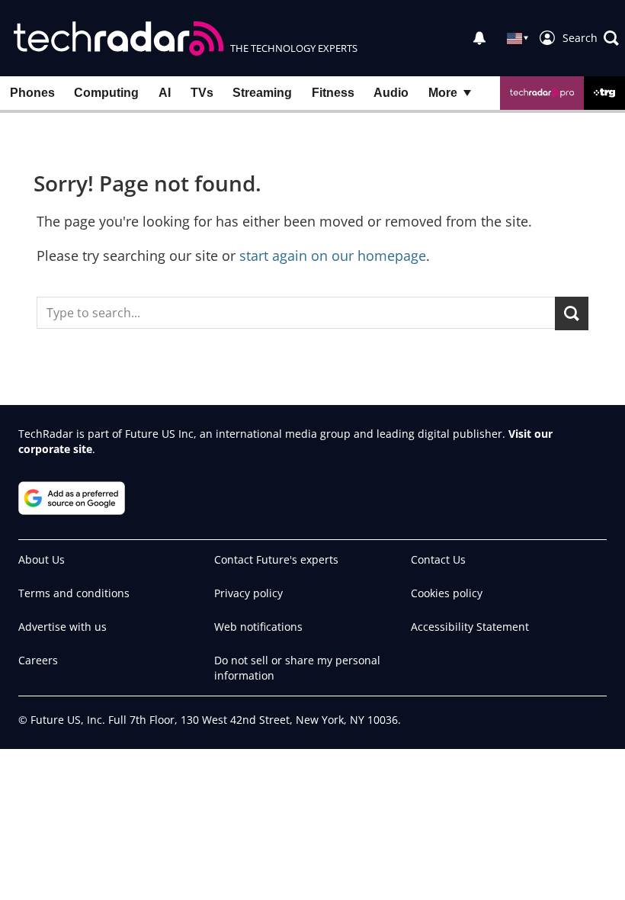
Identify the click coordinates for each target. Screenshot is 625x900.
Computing (106, 92)
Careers (38, 660)
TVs (202, 92)
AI (165, 92)
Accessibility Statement (470, 626)
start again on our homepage (332, 255)
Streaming (262, 92)
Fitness (333, 92)
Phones (32, 92)
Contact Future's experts (276, 559)
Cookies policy (446, 593)
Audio (391, 92)
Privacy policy (248, 593)
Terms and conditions (74, 593)
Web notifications (258, 626)
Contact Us (438, 559)
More (442, 92)
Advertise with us (62, 626)
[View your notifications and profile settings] (479, 38)
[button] (590, 38)
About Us (41, 559)
